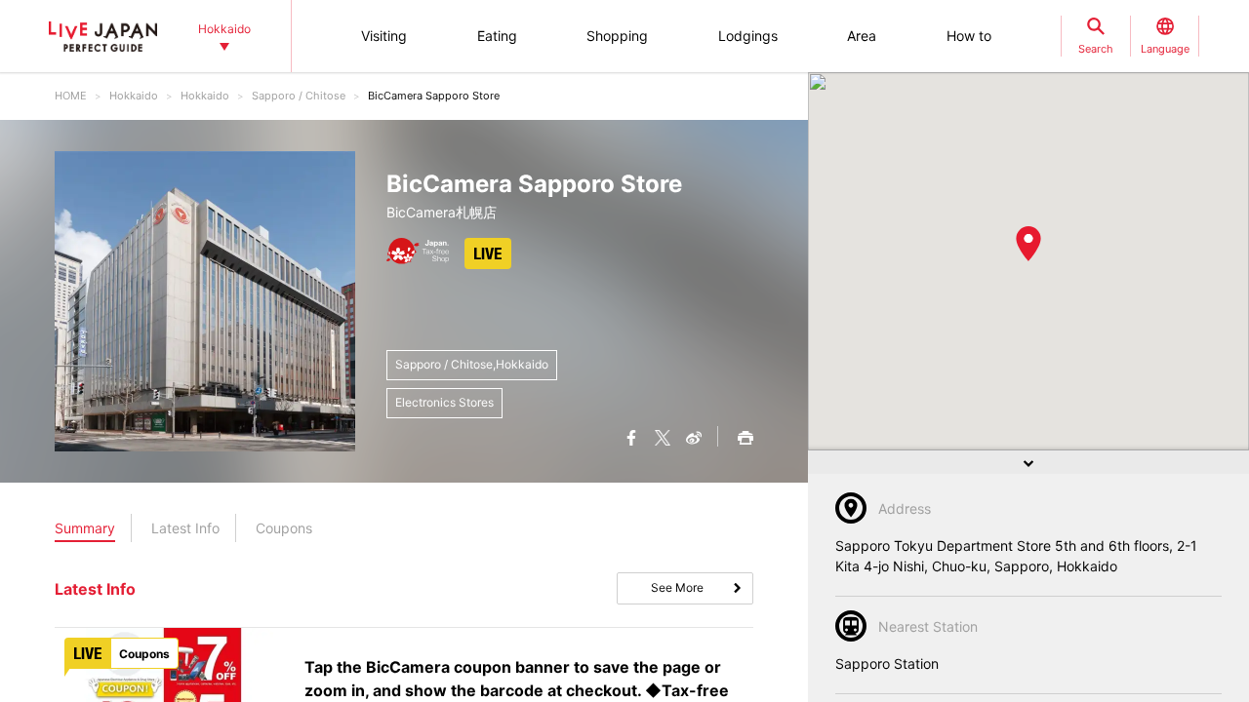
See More (677, 587)
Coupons (284, 528)
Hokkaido (133, 95)
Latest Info (185, 528)
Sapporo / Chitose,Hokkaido (471, 364)
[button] (1028, 243)
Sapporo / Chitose (298, 95)
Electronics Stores (444, 402)
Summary (85, 528)
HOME (71, 95)
